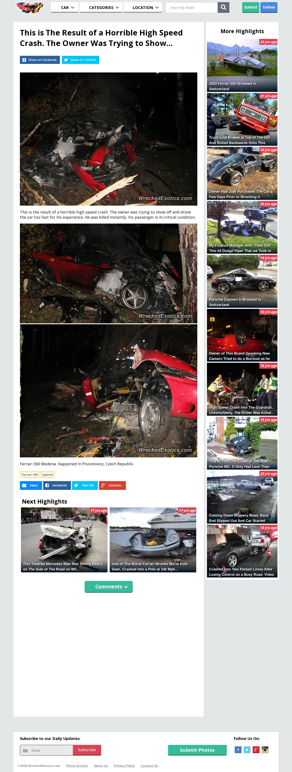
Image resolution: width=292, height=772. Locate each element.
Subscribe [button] (87, 749)
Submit (250, 7)
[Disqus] (108, 652)
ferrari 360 (30, 475)
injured (47, 475)
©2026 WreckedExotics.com (39, 766)
